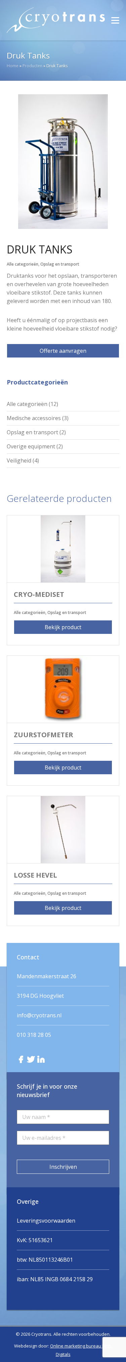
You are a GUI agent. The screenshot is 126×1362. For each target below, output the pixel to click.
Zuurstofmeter (43, 734)
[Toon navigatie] (115, 20)
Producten (32, 66)
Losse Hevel (35, 875)
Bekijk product (63, 627)
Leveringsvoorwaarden (46, 1220)
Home (12, 66)
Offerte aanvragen (63, 350)
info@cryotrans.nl (39, 1015)
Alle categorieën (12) (32, 404)
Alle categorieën (22, 264)
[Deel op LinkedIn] (41, 1059)
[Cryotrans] (56, 20)
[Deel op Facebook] (21, 1059)
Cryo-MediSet (39, 594)
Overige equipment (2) (35, 446)
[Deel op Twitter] (31, 1059)
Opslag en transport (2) (36, 432)
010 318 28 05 (34, 1034)
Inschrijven (63, 1166)
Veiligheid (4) (23, 460)
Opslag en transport (59, 264)
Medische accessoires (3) (38, 418)
